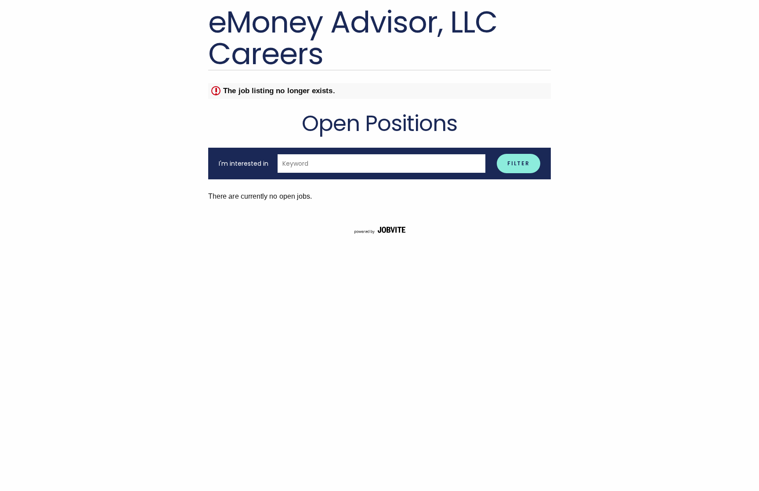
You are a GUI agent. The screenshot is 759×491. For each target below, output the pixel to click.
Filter (518, 163)
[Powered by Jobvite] (379, 230)
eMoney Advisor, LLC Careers (353, 38)
